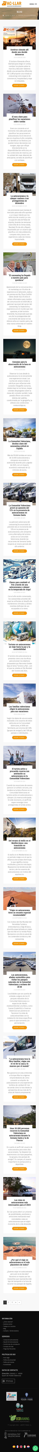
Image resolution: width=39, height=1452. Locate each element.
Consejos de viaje (8, 1346)
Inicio (7, 15)
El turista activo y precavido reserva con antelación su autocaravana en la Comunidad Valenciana (19, 774)
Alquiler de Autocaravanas (10, 1342)
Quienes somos (7, 1324)
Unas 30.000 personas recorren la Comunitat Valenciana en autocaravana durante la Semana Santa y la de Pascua (19, 1134)
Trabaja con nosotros (9, 1326)
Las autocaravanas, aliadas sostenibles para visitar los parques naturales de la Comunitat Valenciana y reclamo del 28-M (19, 981)
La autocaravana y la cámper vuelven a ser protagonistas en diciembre (19, 200)
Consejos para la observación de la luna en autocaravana (19, 364)
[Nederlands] (28, 1446)
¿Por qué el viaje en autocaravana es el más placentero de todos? (19, 1262)
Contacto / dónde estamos (11, 1331)
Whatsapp (9, 1381)
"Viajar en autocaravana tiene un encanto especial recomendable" (19, 912)
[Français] (17, 1446)
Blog (4, 1328)
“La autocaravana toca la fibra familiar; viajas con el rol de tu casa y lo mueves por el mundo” (19, 1062)
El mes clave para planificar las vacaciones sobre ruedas (19, 119)
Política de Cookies (8, 1362)
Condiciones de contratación (11, 1344)
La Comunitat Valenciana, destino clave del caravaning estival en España (19, 445)
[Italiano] (24, 1446)
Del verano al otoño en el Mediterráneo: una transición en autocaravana (19, 844)
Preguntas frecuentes (9, 1349)
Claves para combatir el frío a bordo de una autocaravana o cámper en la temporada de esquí (19, 586)
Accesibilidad (7, 1364)
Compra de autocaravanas (10, 1340)
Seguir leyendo (19, 85)
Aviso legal (6, 1357)
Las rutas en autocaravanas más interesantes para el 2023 (19, 1202)
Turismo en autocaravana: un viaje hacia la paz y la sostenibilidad (19, 647)
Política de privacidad (9, 1360)
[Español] (14, 1446)
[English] (21, 1446)
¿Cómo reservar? (8, 1322)
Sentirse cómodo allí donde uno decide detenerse (19, 52)
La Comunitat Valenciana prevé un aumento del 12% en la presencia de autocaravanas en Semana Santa (19, 510)
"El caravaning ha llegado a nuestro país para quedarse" (19, 277)
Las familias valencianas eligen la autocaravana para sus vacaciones (19, 709)
